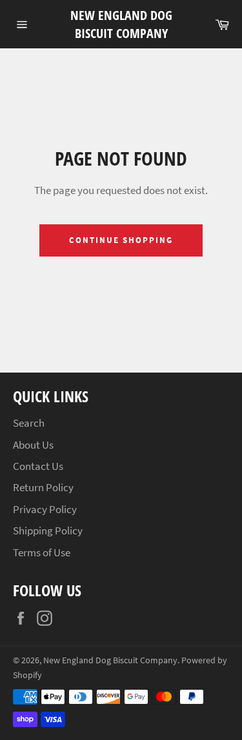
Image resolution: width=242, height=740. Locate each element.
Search (29, 423)
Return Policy (43, 487)
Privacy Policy (45, 509)
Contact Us (38, 466)
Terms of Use (41, 552)
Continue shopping (120, 240)
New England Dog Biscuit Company (121, 24)
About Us (33, 445)
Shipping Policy (48, 530)
